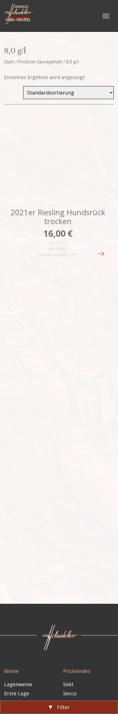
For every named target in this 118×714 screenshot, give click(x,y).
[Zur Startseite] (20, 16)
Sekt (68, 684)
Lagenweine (18, 684)
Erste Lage (16, 693)
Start (9, 61)
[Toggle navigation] (106, 15)
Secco (70, 693)
